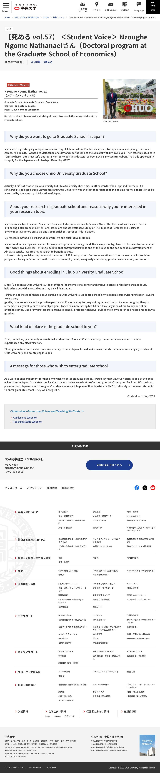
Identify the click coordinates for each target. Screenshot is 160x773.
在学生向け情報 (57, 711)
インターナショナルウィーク (139, 599)
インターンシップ (134, 651)
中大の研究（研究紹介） (68, 570)
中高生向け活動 (65, 696)
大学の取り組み (99, 520)
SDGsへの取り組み (101, 684)
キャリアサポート (28, 652)
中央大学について (28, 512)
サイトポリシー (35, 767)
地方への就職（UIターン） (104, 651)
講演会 (61, 691)
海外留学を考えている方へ (104, 583)
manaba (57, 716)
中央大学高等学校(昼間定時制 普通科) (104, 741)
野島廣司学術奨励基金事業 (138, 638)
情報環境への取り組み (136, 520)
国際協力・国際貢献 (101, 599)
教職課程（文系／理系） (68, 663)
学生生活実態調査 (100, 642)
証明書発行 (63, 638)
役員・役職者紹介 (65, 516)
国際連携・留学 (26, 584)
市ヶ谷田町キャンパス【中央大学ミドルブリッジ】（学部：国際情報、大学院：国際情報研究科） (39, 747)
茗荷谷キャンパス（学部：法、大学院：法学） (21, 750)
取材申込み (51, 767)
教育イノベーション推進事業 (139, 546)
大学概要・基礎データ (102, 516)
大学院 (95, 557)
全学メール (69, 716)
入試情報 (23, 711)
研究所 (61, 575)
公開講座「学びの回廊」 (137, 696)
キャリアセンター (65, 651)
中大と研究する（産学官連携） (106, 570)
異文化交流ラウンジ (101, 595)
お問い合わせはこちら (109, 465)
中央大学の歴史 (133, 516)
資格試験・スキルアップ (103, 588)
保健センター (132, 626)
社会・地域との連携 (135, 691)
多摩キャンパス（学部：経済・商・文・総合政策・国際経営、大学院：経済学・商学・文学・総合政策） (41, 741)
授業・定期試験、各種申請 (138, 634)
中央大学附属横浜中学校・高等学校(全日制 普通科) (109, 750)
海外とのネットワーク (136, 595)
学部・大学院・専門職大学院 (34, 558)
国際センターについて (67, 583)
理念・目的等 (132, 511)
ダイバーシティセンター (68, 634)
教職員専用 (130, 711)
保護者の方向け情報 (97, 711)
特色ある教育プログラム (31, 539)
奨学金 (95, 638)
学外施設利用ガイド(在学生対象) (72, 619)
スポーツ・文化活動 (29, 672)
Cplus (47, 716)
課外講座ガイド (99, 619)
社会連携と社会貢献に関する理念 (72, 684)
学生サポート (25, 616)
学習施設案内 (132, 615)
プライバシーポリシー (14, 767)
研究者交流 (63, 606)
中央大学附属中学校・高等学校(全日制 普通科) (107, 747)
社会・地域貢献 (26, 685)
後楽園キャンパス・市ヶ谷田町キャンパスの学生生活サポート (107, 628)
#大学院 (35, 62)
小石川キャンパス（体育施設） (16, 756)
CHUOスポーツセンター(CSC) (105, 671)
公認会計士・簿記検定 (136, 655)
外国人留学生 (132, 588)
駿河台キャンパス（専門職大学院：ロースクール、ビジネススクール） (30, 753)
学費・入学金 (64, 562)
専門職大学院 (132, 557)
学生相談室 (97, 634)
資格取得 (62, 655)
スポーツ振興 (64, 671)
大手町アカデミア (65, 700)
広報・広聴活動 (65, 527)
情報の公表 (97, 527)
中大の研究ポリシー (101, 575)
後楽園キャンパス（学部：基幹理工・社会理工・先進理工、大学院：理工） (31, 744)
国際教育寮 (63, 595)
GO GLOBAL (132, 583)
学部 (60, 557)
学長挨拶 (96, 511)
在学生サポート (65, 615)
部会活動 (131, 671)
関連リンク (97, 606)
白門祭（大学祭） (65, 642)
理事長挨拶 (63, 511)
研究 (20, 571)
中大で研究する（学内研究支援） (141, 570)
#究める (47, 62)
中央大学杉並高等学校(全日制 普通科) (104, 744)
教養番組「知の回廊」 (102, 696)
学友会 (61, 676)
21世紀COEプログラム (102, 546)
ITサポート (97, 615)
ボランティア (98, 691)
